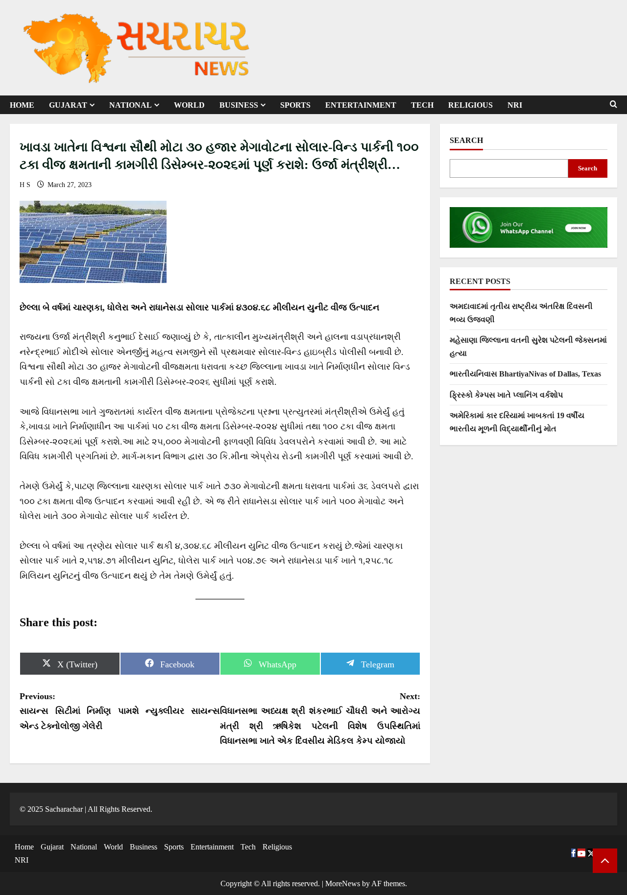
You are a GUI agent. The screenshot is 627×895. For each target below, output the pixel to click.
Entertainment (360, 105)
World (189, 105)
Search (466, 140)
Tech (422, 105)
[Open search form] (613, 104)
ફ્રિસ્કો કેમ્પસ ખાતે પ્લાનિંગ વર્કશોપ (506, 395)
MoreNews (342, 883)
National (130, 105)
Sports (295, 105)
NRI (514, 105)
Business (238, 105)
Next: (320, 718)
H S (26, 184)
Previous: (120, 711)
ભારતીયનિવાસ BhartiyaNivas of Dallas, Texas (525, 374)
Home (22, 105)
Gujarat (68, 105)
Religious (470, 105)
